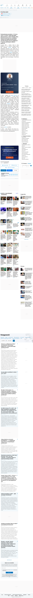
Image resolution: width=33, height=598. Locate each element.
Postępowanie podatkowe (25, 138)
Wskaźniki (25, 143)
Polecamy (22, 266)
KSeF (32, 7)
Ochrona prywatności (8, 594)
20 (26, 165)
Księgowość (2, 7)
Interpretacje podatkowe (25, 159)
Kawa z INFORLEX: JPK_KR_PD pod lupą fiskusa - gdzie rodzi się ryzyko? (26, 115)
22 (29, 165)
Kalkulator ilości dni (24, 133)
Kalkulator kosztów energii (25, 127)
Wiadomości (2, 337)
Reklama (16, 595)
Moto (21, 7)
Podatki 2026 (23, 194)
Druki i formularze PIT (25, 139)
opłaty (11, 52)
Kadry (5, 7)
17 (22, 165)
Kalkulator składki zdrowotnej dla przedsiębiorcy (26, 121)
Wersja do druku (5, 165)
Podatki (6, 337)
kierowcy (8, 103)
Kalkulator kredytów (24, 128)
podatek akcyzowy (13, 95)
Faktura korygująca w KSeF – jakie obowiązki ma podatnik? (26, 105)
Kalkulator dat (24, 134)
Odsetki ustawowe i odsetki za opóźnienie (26, 145)
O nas (2, 594)
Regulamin (24, 594)
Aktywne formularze (27, 136)
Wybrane (30, 87)
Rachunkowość (24, 137)
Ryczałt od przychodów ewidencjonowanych (25, 153)
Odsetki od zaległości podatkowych (25, 131)
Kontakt (12, 595)
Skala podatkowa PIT (25, 149)
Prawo (15, 7)
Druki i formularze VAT (25, 140)
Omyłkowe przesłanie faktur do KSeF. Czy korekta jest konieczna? (26, 108)
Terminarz (25, 163)
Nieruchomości (25, 7)
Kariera (29, 594)
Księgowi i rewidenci (28, 337)
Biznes (8, 7)
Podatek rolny (24, 155)
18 (23, 165)
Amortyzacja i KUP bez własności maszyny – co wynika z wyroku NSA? (26, 112)
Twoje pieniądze (18, 7)
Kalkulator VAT (24, 129)
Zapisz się (9, 157)
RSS (8, 595)
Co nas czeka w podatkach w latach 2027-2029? (26, 92)
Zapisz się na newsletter (11, 167)
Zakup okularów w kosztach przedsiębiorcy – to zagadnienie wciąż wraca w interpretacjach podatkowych (26, 99)
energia (9, 47)
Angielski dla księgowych (15, 338)
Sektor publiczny (11, 7)
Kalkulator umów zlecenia (25, 124)
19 (25, 165)
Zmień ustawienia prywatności (17, 594)
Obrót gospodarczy (16, 337)
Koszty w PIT (23, 150)
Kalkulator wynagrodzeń (25, 123)
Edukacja (29, 7)
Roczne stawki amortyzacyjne (26, 154)
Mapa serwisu (21, 595)
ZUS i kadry (22, 337)
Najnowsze (26, 87)
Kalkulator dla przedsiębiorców (26, 122)
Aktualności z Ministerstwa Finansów (6, 338)
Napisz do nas (15, 165)
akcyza (6, 127)
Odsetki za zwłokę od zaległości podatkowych (26, 148)
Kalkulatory (25, 118)
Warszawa (14, 153)
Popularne (23, 87)
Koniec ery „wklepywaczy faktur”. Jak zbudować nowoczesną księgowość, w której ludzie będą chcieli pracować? (26, 89)
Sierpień (29, 163)
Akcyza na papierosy (25, 156)
